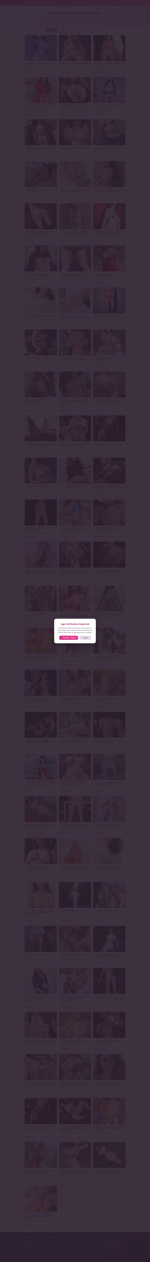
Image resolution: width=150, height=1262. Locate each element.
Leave (85, 638)
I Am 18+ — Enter (69, 638)
